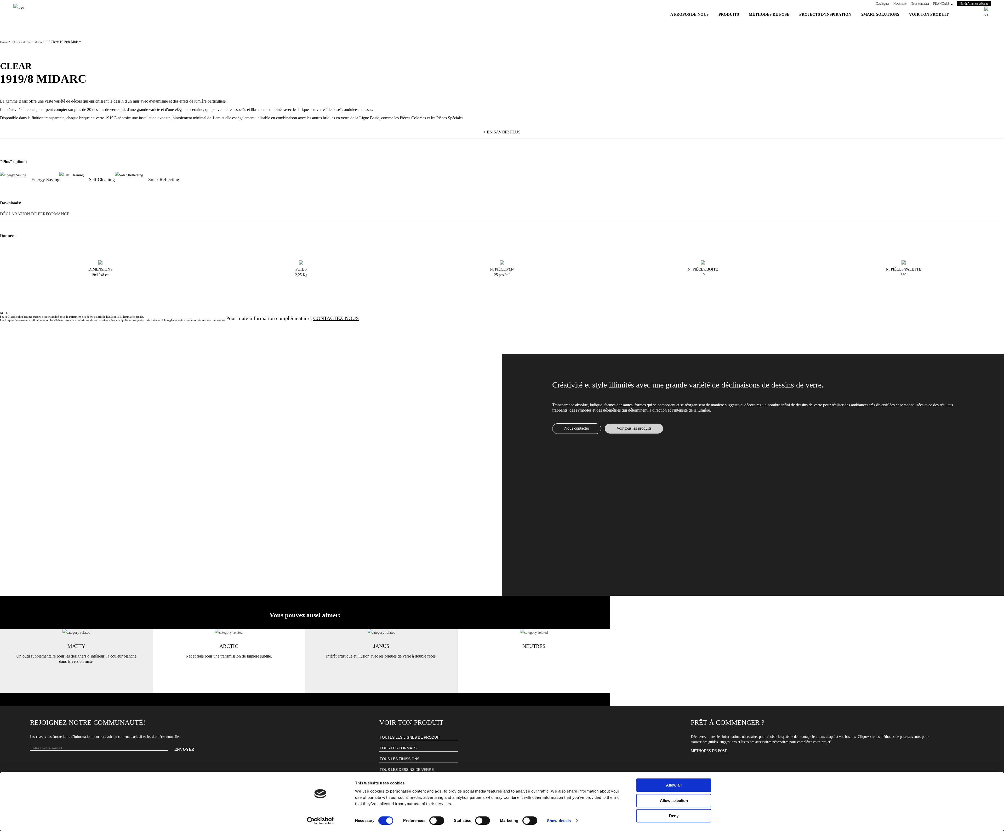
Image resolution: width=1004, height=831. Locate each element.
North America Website (975, 3)
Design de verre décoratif (30, 42)
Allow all (674, 785)
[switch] (436, 820)
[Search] (986, 12)
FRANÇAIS (941, 3)
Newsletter (900, 3)
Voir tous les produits (634, 428)
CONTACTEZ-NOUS (336, 318)
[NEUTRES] (534, 633)
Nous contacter (920, 3)
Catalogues (882, 3)
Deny (673, 815)
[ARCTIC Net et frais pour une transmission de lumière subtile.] (229, 633)
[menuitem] (689, 14)
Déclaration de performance (35, 214)
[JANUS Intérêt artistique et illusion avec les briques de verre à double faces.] (381, 633)
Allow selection (674, 800)
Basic (4, 42)
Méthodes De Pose (709, 751)
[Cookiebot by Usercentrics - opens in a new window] (320, 821)
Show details (559, 820)
